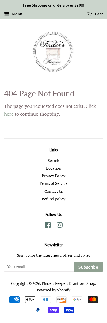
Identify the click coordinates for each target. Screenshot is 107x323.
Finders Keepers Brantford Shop (68, 283)
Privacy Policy (53, 175)
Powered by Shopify (53, 289)
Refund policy (53, 198)
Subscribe (88, 267)
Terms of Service (53, 183)
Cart (98, 13)
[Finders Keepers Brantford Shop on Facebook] (48, 226)
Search (53, 160)
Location (53, 168)
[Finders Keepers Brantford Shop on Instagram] (60, 226)
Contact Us (53, 191)
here (9, 114)
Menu (16, 13)
